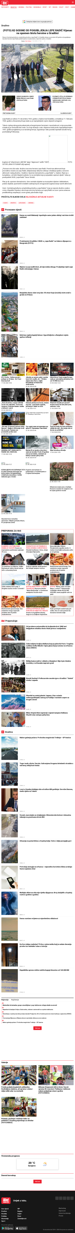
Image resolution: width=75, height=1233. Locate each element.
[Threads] (60, 1198)
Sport (45, 7)
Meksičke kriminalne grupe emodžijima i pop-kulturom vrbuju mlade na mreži (30, 1005)
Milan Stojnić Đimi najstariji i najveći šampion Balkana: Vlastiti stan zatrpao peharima (47, 714)
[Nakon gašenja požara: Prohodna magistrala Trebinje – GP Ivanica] (9, 748)
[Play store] (7, 1228)
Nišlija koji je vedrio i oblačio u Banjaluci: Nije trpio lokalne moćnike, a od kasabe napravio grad (48, 662)
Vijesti (5, 203)
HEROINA (31, 203)
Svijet (61, 7)
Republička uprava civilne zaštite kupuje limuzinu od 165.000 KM (44, 970)
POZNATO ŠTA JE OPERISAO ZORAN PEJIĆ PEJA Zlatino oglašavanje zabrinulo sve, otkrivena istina (62, 99)
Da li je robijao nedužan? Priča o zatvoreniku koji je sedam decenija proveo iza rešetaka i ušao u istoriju (45, 945)
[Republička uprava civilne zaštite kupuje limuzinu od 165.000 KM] (9, 981)
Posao (61, 1216)
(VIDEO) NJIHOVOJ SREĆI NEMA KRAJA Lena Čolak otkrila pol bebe (25, 98)
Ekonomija (37, 7)
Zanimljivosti (21, 1218)
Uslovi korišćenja (65, 1213)
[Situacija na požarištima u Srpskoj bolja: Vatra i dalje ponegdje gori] (9, 852)
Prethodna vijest (9, 113)
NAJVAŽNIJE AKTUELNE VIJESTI (40, 197)
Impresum (62, 1211)
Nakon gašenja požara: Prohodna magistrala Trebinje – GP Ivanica (45, 738)
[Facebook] (57, 1198)
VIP (50, 7)
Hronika (21, 7)
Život (67, 7)
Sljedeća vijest (66, 113)
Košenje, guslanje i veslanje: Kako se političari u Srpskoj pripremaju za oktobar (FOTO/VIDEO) (17, 1121)
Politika (29, 7)
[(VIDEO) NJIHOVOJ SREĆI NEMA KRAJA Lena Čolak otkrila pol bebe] (8, 103)
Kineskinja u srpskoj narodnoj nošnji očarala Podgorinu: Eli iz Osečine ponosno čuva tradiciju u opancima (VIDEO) (37, 1014)
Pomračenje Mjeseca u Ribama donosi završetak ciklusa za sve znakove (24, 1018)
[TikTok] (64, 1198)
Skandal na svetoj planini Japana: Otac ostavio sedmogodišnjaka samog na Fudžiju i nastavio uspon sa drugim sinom (47, 698)
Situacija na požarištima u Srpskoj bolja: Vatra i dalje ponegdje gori (45, 841)
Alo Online (28, 41)
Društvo (14, 7)
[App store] (21, 1228)
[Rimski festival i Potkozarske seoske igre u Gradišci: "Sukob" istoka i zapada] (13, 685)
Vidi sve (37, 1028)
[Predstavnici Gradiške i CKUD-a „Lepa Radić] (9, 252)
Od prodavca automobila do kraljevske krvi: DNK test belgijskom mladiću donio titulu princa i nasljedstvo (46, 627)
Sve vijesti (5, 7)
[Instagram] (68, 1198)
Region (55, 7)
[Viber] (72, 1198)
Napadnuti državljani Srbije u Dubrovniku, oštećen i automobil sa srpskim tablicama (28, 1009)
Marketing (62, 1208)
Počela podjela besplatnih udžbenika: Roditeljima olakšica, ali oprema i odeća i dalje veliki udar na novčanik (17, 1089)
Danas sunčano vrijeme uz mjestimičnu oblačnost (39, 918)
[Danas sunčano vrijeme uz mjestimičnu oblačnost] (9, 929)
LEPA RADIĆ (22, 203)
